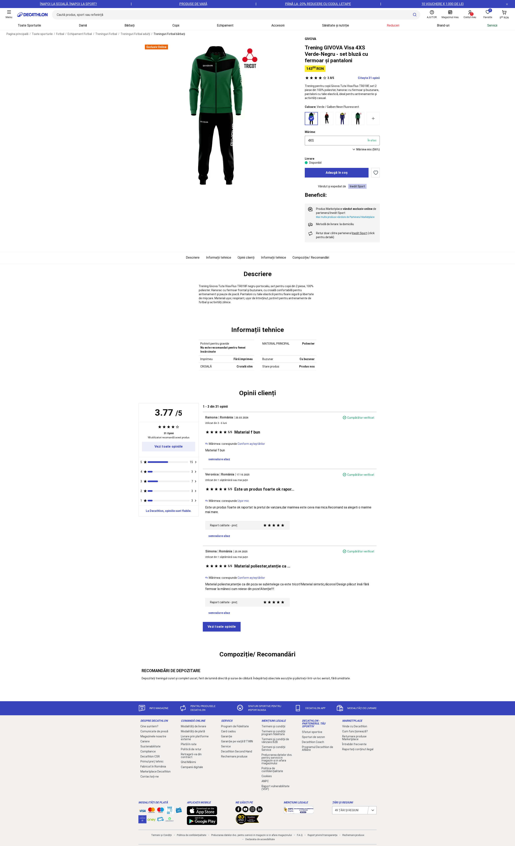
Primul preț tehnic (152, 761)
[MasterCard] (151, 811)
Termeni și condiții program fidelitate (273, 733)
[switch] (375, 173)
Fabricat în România (153, 766)
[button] (257, 274)
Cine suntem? (149, 726)
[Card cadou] (179, 811)
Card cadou (228, 731)
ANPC (265, 781)
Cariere (145, 741)
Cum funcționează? (355, 731)
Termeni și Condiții (161, 835)
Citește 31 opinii (354, 78)
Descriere (193, 257)
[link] (168, 446)
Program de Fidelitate (235, 726)
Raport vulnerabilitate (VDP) (275, 787)
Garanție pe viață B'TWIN (237, 741)
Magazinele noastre (153, 736)
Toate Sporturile (29, 25)
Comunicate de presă (154, 731)
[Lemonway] (170, 819)
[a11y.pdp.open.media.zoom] (216, 115)
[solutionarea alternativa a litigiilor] (299, 811)
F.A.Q (300, 835)
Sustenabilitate (150, 746)
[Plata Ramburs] (161, 820)
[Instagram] (252, 810)
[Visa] (142, 810)
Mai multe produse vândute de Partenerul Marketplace (345, 217)
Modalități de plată (193, 731)
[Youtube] (245, 810)
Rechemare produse (234, 756)
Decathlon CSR (150, 756)
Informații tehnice (218, 257)
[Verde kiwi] (357, 118)
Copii (175, 25)
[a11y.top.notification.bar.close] (507, 4)
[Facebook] (238, 810)
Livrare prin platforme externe (195, 738)
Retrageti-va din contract (191, 755)
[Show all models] (373, 118)
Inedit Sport (357, 186)
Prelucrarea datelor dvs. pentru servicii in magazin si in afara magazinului (277, 759)
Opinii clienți (246, 257)
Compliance (148, 751)
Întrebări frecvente (354, 744)
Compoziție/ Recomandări (311, 257)
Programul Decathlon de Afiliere (317, 748)
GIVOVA (310, 39)
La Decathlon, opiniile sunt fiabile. (168, 510)
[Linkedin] (259, 810)
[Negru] (326, 118)
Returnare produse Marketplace (354, 738)
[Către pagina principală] (32, 14)
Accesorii (277, 25)
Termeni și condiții (273, 726)
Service (226, 746)
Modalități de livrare (193, 726)
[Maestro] (161, 811)
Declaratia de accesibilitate (260, 839)
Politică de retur (191, 749)
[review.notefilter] (195, 462)
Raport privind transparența (322, 835)
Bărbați (130, 25)
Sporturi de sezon (313, 737)
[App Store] (202, 813)
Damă (83, 25)
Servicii (492, 25)
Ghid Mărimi (188, 762)
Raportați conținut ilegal (357, 749)
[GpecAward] (247, 822)
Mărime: (310, 132)
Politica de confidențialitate (272, 770)
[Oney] (151, 819)
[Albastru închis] (342, 118)
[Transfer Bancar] (170, 812)
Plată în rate (189, 744)
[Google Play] (202, 823)
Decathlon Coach (313, 742)
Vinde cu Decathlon (354, 726)
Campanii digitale (192, 767)
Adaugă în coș (337, 173)
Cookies (267, 776)
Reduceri (393, 25)
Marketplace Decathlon (155, 771)
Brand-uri (443, 25)
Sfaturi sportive (312, 732)
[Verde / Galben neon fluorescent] (311, 118)
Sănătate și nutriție (335, 25)
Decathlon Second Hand (236, 751)
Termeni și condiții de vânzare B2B (275, 740)
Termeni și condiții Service (273, 748)
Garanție (226, 736)
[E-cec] (142, 821)
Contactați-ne (149, 776)
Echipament (225, 25)
